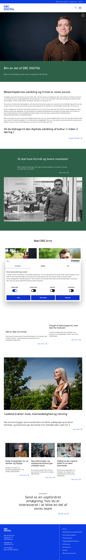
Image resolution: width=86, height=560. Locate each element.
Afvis (18, 297)
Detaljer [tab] (43, 266)
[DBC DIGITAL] (9, 7)
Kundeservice (73, 2)
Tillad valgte (43, 297)
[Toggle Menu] (80, 8)
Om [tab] (68, 266)
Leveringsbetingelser (69, 535)
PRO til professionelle (62, 2)
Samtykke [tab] (18, 266)
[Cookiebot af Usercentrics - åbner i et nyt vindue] (72, 261)
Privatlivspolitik (67, 538)
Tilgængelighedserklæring (70, 541)
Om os (80, 2)
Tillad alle (67, 297)
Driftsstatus (66, 544)
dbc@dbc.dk (8, 543)
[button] (82, 15)
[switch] (33, 290)
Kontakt (65, 550)
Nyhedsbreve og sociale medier (72, 532)
